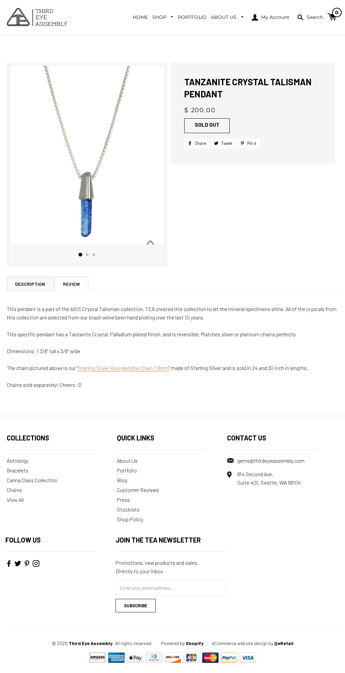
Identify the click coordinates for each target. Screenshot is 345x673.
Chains (14, 490)
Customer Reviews (138, 490)
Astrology (17, 460)
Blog (122, 480)
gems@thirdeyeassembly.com (271, 460)
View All (15, 499)
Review (71, 284)
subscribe (135, 605)
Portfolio (192, 17)
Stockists (128, 509)
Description (30, 284)
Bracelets (17, 470)
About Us (224, 17)
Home (140, 17)
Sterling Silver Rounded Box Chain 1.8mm (123, 368)
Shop (160, 17)
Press (123, 499)
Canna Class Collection (32, 480)
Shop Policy (130, 519)
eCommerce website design (240, 643)
